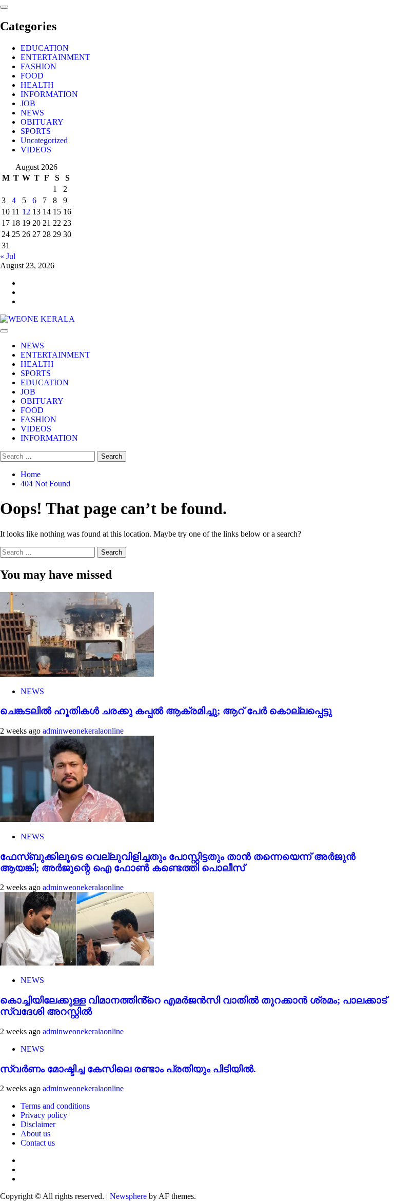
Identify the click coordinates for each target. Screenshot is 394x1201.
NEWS (32, 112)
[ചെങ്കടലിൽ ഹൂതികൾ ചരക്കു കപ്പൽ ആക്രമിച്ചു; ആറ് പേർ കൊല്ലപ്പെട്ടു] (77, 674)
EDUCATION (45, 48)
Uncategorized (44, 140)
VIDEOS (36, 149)
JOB (28, 103)
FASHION (38, 66)
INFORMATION (49, 94)
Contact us (38, 1142)
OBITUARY (42, 121)
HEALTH (37, 85)
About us (35, 1133)
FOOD (32, 75)
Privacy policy (44, 1115)
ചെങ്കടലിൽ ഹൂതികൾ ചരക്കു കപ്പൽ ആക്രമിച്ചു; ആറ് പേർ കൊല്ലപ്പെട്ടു (166, 710)
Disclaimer (38, 1124)
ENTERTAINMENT (55, 57)
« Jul (7, 256)
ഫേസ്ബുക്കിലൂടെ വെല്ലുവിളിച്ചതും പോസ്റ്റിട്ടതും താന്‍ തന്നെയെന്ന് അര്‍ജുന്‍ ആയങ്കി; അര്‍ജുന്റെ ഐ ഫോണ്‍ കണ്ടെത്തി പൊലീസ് (178, 862)
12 (26, 211)
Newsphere (128, 1196)
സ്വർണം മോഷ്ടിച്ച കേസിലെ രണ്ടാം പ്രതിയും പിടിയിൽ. (128, 1069)
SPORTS (36, 131)
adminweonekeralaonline (83, 730)
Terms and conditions (55, 1105)
